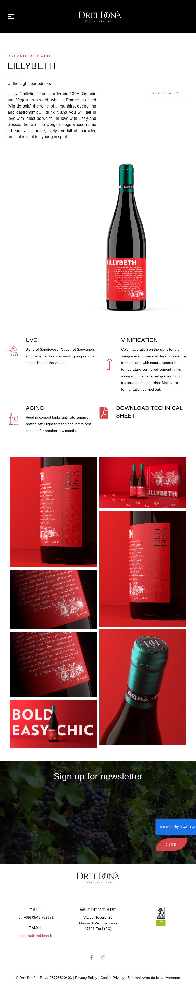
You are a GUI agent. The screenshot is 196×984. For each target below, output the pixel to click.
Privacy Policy (86, 978)
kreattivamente (168, 978)
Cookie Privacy (112, 978)
